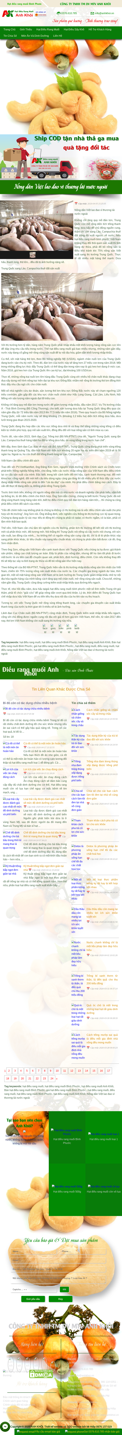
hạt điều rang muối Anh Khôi (94, 642)
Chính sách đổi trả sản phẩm (19, 1404)
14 (86, 1071)
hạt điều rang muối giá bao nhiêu (69, 348)
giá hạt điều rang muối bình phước (66, 589)
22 (37, 1078)
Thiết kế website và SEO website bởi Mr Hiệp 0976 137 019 (78, 1426)
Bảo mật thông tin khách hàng (20, 1397)
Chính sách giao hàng (15, 1401)
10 (57, 1071)
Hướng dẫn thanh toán (16, 1408)
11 (64, 1071)
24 (52, 1078)
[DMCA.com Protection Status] (41, 1377)
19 (15, 1078)
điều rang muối (106, 646)
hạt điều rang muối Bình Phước (59, 642)
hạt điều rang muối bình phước (92, 239)
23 (44, 1078)
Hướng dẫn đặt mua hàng (17, 1412)
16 (101, 1071)
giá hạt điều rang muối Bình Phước (53, 646)
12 (71, 1071)
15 (93, 1071)
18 (7, 1078)
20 (22, 1078)
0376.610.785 (85, 1369)
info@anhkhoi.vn (84, 1375)
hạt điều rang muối (30, 642)
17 (108, 1071)
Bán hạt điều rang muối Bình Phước (24, 1090)
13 (79, 1071)
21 (29, 1078)
